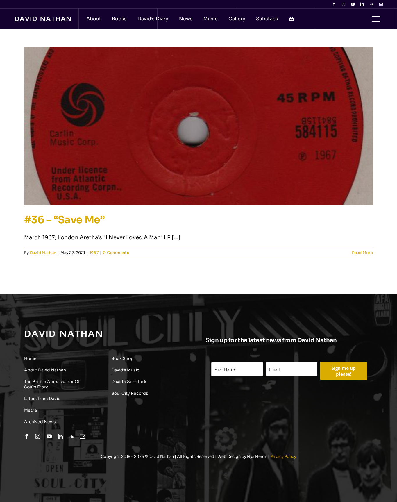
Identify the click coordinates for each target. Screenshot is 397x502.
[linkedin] (362, 4)
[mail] (381, 4)
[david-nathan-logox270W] (42, 19)
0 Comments (116, 252)
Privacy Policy (283, 456)
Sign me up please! (344, 371)
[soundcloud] (371, 4)
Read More (362, 252)
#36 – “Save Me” (64, 219)
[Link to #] (375, 19)
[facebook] (334, 4)
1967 (94, 252)
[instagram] (343, 4)
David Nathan (43, 252)
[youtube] (353, 4)
